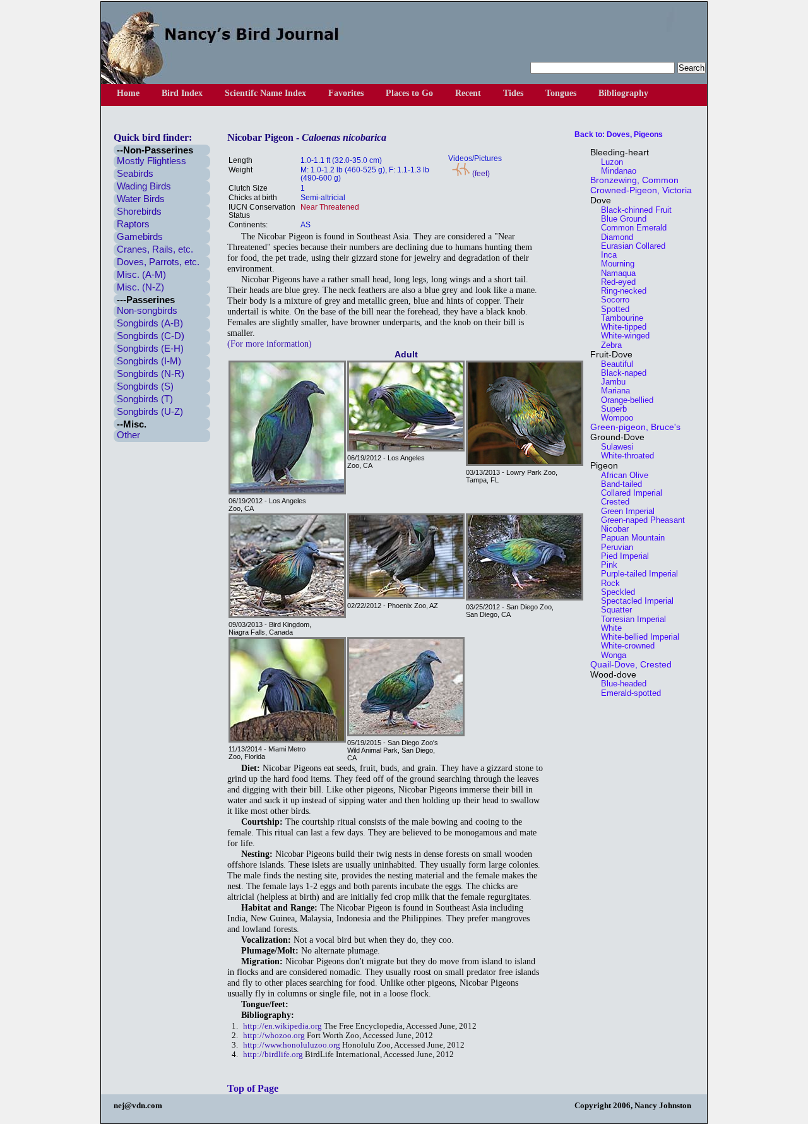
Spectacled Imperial (633, 601)
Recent (468, 93)
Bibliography (623, 93)
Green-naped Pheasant (639, 520)
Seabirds (135, 173)
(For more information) (269, 343)
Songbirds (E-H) (150, 348)
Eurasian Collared (629, 246)
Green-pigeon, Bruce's (635, 427)
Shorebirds (139, 211)
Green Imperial (624, 511)
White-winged (621, 335)
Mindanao (614, 171)
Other (128, 434)
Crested (611, 501)
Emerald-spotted (627, 693)
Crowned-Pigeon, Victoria (641, 190)
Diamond (613, 237)
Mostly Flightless (151, 160)
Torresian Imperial (629, 619)
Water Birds (141, 198)
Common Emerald (630, 227)
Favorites (346, 93)
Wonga (609, 655)
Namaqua (614, 273)
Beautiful (613, 364)
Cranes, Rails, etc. (155, 249)
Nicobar (611, 529)
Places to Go (409, 93)
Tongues (560, 93)
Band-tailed (617, 484)
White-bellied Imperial (636, 637)
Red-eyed (614, 282)
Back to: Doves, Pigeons (618, 134)
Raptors (133, 223)
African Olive (620, 475)
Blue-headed (619, 683)
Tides (513, 93)
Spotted (611, 309)
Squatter (612, 609)
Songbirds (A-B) (150, 323)
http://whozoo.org (274, 1035)
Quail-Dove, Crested (631, 664)
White (607, 628)
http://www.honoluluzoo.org (291, 1045)
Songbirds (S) (145, 386)
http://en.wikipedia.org (282, 1026)
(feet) (480, 173)
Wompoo (613, 417)
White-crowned (624, 645)
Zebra (607, 345)
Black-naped (619, 373)
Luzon (608, 162)
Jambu (609, 381)
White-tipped (619, 327)
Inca (605, 255)
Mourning (613, 263)
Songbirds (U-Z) (150, 411)
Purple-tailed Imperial (635, 573)
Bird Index (182, 93)
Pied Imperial (621, 556)
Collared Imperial (627, 493)
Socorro (611, 299)
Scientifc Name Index (265, 93)
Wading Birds (144, 186)
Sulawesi (613, 446)
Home (128, 93)
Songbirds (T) (145, 398)
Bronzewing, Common (634, 180)
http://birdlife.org (273, 1054)
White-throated (623, 455)
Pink (605, 565)
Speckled (614, 592)
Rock (606, 583)
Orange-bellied (623, 400)
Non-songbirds (147, 310)
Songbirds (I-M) (149, 361)
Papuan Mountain (629, 537)
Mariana (611, 390)
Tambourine (618, 318)
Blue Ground (619, 219)
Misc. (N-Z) (140, 287)
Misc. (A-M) (141, 274)
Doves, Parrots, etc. (158, 261)
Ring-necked (619, 291)
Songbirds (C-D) (150, 335)
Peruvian (613, 547)
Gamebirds (140, 236)
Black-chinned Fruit (632, 210)
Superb (610, 409)
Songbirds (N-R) (150, 373)
